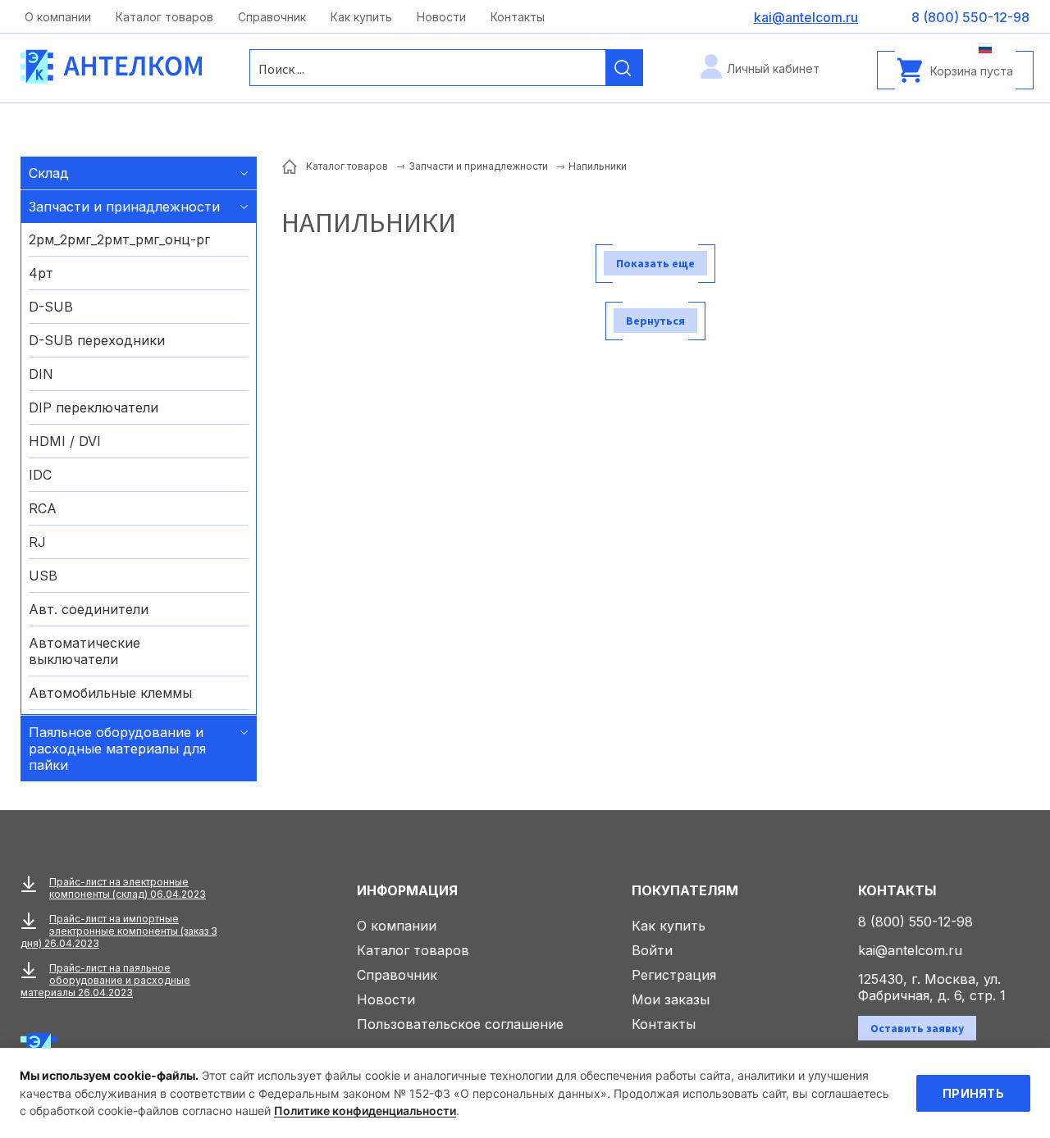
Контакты (518, 17)
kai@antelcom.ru (910, 950)
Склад (49, 173)
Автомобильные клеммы (110, 693)
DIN (41, 374)
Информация (407, 890)
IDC (40, 475)
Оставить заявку (917, 1028)
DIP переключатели (93, 407)
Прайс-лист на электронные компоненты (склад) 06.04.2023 (127, 888)
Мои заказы (671, 999)
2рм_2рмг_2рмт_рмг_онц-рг (119, 239)
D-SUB (51, 306)
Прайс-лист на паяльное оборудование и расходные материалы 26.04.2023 (105, 980)
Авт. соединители (88, 609)
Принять (973, 1093)
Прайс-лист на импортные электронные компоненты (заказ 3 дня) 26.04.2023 (119, 931)
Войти (652, 950)
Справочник (272, 17)
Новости (441, 17)
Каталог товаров (164, 17)
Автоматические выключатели (84, 651)
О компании (58, 17)
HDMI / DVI (65, 441)
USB (43, 575)
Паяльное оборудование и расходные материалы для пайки (117, 748)
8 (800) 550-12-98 (915, 921)
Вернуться (655, 320)
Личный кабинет (773, 68)
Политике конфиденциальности (365, 1111)
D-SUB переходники (97, 340)
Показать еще (655, 263)
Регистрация (674, 975)
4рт (41, 273)
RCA (43, 508)
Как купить (361, 17)
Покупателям (685, 890)
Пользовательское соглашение (460, 1024)
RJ (37, 542)
